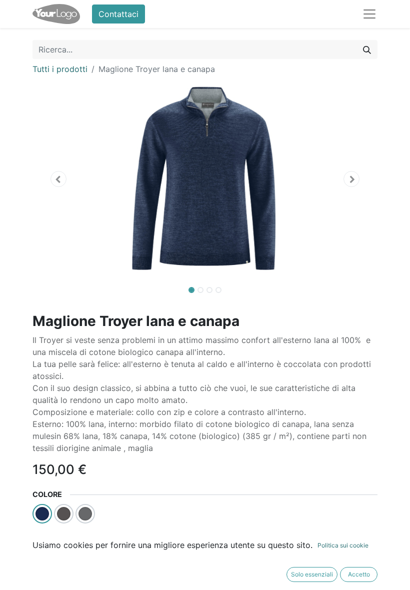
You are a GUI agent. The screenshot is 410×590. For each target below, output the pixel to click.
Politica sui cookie (343, 545)
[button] (58, 179)
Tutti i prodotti (60, 69)
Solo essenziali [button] (312, 574)
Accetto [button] (359, 574)
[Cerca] (367, 49)
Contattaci (118, 14)
